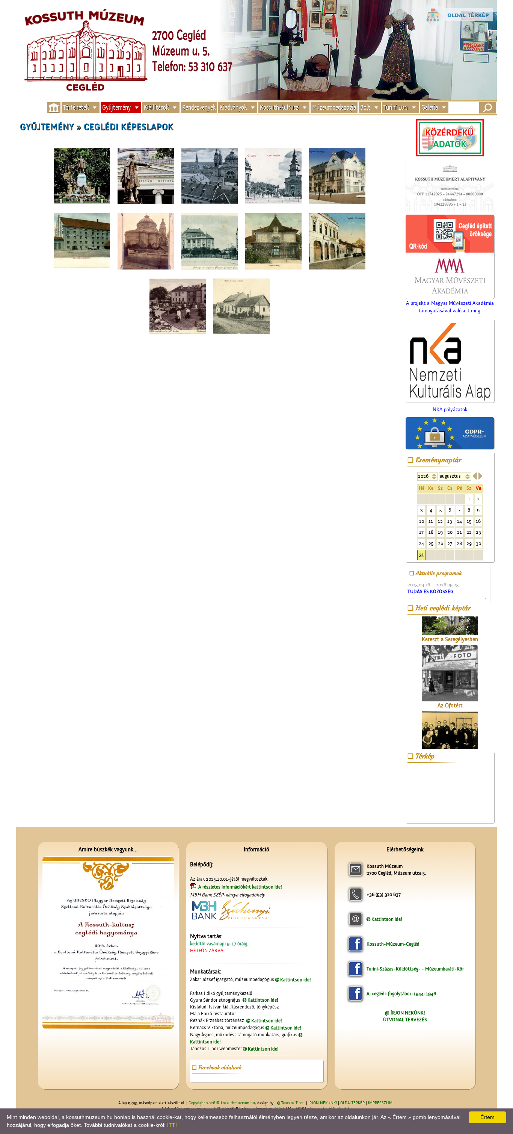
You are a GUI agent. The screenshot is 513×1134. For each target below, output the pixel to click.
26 (440, 543)
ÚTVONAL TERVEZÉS (405, 1019)
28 (459, 543)
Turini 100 (395, 107)
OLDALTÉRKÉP (352, 1103)
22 (469, 532)
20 (450, 532)
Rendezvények (199, 107)
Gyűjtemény (116, 107)
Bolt (365, 107)
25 (431, 543)
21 (459, 532)
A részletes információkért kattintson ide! (240, 887)
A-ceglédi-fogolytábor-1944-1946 (401, 993)
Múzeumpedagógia (334, 107)
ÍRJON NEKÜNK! (322, 1103)
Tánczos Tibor (292, 1103)
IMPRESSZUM (380, 1103)
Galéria (429, 107)
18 (431, 532)
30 (478, 543)
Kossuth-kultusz (279, 107)
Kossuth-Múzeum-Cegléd (393, 944)
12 (440, 521)
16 (478, 521)
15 (469, 521)
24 (421, 543)
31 (421, 554)
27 (449, 543)
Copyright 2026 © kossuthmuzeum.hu (222, 1103)
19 (440, 532)
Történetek (76, 107)
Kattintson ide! (295, 980)
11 (431, 521)
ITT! (172, 1125)
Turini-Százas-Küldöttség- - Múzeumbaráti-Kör (415, 969)
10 (421, 521)
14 (459, 521)
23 (478, 532)
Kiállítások (156, 107)
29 (469, 543)
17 (421, 532)
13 (449, 521)
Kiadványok (233, 107)
